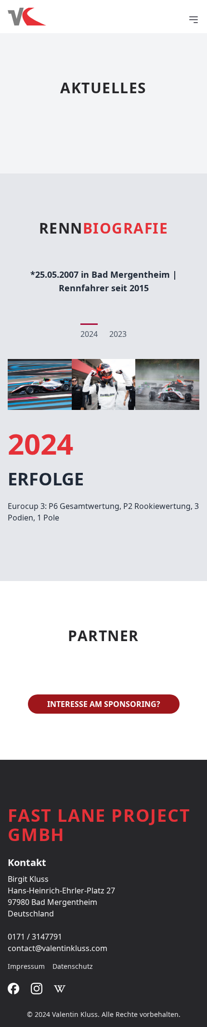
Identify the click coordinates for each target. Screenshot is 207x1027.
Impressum (26, 966)
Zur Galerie (104, 384)
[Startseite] (98, 16)
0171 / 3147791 (35, 936)
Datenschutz (72, 966)
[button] (193, 19)
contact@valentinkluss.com (57, 948)
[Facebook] (13, 988)
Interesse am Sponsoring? (103, 704)
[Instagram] (36, 988)
